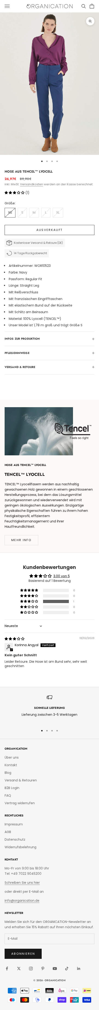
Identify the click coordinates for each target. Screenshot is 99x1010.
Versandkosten (31, 184)
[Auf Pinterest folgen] (43, 968)
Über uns (12, 757)
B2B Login (12, 788)
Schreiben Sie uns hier (22, 882)
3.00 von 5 (61, 576)
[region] (49, 709)
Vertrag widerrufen (20, 803)
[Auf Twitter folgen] (19, 968)
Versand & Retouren (21, 780)
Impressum (14, 824)
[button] (15, 192)
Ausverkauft (49, 230)
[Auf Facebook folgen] (7, 968)
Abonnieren (23, 953)
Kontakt (11, 765)
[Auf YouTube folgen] (54, 968)
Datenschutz (15, 839)
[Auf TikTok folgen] (66, 968)
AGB (8, 832)
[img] (14, 638)
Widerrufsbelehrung (20, 847)
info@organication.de (22, 900)
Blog (8, 772)
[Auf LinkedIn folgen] (78, 968)
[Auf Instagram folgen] (31, 968)
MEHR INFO (21, 540)
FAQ (8, 795)
